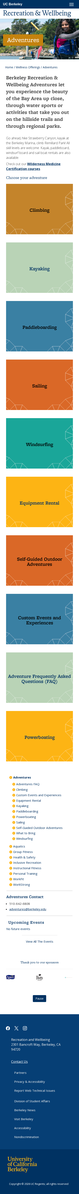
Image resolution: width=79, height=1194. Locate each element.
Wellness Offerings (28, 67)
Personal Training (25, 873)
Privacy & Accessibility (29, 1082)
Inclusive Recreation (27, 862)
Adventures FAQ (28, 784)
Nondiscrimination (26, 1137)
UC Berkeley (12, 4)
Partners (20, 1073)
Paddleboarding (39, 327)
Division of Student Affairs (32, 1101)
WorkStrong (21, 884)
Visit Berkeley (23, 1119)
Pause (39, 998)
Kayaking (39, 268)
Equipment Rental (39, 502)
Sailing (39, 385)
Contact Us (19, 1061)
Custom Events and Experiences (39, 620)
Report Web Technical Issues (34, 1090)
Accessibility (22, 1128)
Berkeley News (24, 1110)
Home (9, 67)
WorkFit (18, 879)
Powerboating (40, 737)
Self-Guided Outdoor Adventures (39, 561)
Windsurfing (39, 444)
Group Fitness (23, 852)
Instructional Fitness (27, 868)
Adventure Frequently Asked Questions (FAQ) (39, 679)
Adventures (22, 777)
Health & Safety (24, 857)
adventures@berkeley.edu (27, 909)
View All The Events (39, 941)
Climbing (39, 210)
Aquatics (19, 846)
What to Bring (25, 833)
